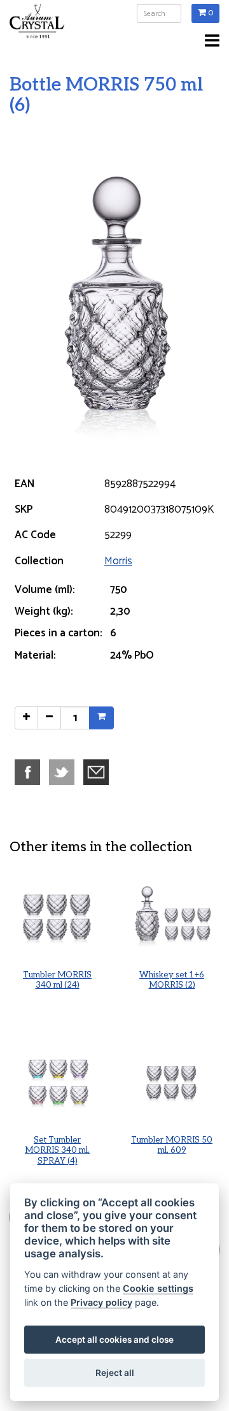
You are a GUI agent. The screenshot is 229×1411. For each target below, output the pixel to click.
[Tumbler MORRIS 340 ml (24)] (57, 917)
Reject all (114, 1373)
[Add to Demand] (101, 717)
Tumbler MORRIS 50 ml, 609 (171, 1145)
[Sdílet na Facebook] (30, 771)
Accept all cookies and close (114, 1339)
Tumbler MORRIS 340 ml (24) (57, 980)
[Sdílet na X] (65, 771)
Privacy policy (101, 1302)
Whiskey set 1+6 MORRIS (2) (171, 980)
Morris (118, 561)
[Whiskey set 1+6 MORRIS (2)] (172, 917)
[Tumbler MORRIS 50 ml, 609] (172, 1082)
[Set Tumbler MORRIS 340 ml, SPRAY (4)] (57, 1082)
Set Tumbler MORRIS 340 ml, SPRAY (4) (57, 1151)
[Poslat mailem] (99, 771)
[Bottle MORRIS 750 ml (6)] (114, 294)
